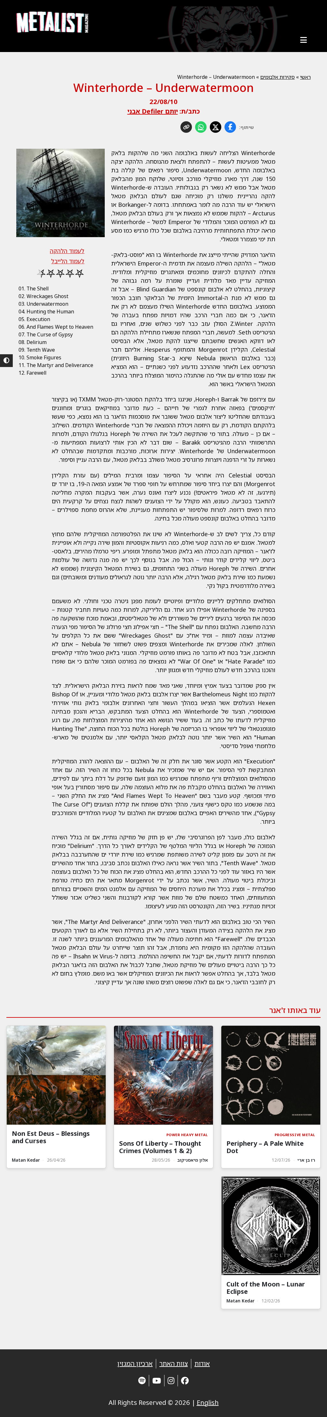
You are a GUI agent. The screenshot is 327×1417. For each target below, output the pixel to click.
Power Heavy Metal (187, 1134)
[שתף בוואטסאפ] (201, 127)
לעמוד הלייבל (67, 261)
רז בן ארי (306, 1160)
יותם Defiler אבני (152, 111)
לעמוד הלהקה (67, 251)
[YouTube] (156, 1380)
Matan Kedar (26, 1160)
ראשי (305, 76)
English (208, 1402)
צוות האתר (173, 1363)
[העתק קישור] (186, 127)
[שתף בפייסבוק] (230, 127)
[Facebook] (185, 1380)
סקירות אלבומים (277, 76)
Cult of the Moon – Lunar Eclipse (265, 1288)
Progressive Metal (295, 1134)
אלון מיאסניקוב (192, 1160)
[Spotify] (142, 1380)
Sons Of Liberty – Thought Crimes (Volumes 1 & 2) (160, 1147)
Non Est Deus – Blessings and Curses (51, 1137)
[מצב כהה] (6, 360)
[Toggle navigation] (304, 40)
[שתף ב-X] (215, 127)
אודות (202, 1363)
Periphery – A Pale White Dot (265, 1147)
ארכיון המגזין (135, 1363)
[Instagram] (171, 1380)
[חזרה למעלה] (311, 1404)
